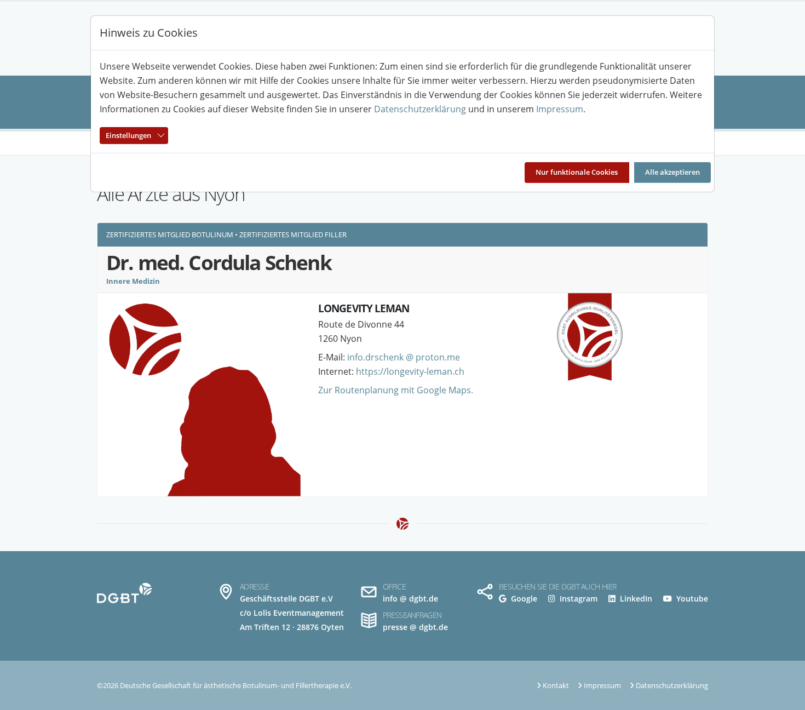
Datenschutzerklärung (420, 109)
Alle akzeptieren (672, 172)
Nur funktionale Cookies (577, 172)
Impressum (559, 109)
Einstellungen (128, 135)
